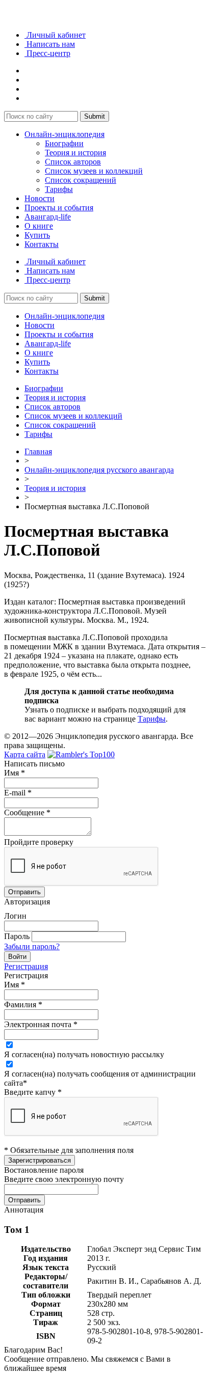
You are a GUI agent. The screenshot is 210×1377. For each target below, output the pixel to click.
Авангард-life (47, 216)
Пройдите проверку (38, 842)
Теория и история (75, 152)
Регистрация (26, 966)
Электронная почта (40, 1024)
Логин (15, 916)
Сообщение (27, 812)
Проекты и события (58, 207)
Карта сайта (24, 754)
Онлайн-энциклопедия (64, 134)
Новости (39, 198)
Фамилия (23, 1004)
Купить (37, 235)
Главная (38, 451)
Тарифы (59, 189)
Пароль (17, 936)
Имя (14, 772)
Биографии (64, 143)
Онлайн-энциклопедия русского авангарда (99, 469)
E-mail (18, 792)
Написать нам (49, 44)
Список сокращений (80, 180)
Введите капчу (33, 1092)
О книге (38, 226)
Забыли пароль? (32, 946)
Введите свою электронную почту (64, 1179)
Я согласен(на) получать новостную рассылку (84, 1054)
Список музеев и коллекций (94, 171)
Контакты (41, 244)
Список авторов (73, 161)
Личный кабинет (55, 35)
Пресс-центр (47, 53)
